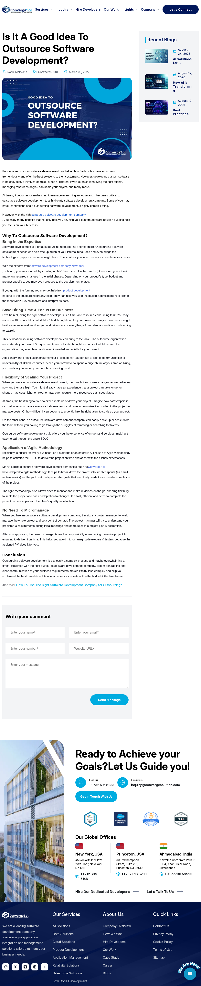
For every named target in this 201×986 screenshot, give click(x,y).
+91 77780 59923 (178, 874)
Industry (62, 9)
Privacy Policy (163, 934)
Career (107, 965)
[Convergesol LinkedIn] (25, 966)
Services (42, 9)
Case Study (111, 957)
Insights (128, 9)
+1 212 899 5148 (88, 876)
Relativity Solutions (66, 965)
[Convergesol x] (15, 966)
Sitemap (159, 957)
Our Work (111, 9)
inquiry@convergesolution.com (155, 785)
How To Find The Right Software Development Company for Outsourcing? (69, 585)
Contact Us (161, 926)
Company (148, 9)
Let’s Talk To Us (160, 892)
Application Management (70, 957)
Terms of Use (162, 950)
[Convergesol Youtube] (44, 966)
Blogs (107, 973)
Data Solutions (63, 934)
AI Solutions (61, 926)
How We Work (113, 934)
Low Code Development (70, 981)
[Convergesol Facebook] (5, 966)
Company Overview (117, 926)
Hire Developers (88, 9)
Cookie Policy (163, 942)
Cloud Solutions (64, 942)
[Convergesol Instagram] (34, 966)
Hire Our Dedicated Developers (102, 892)
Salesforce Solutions (67, 973)
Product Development (68, 950)
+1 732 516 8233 (101, 785)
